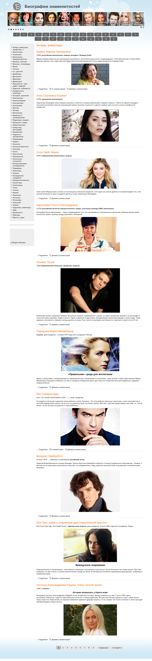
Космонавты (17, 105)
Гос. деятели (18, 71)
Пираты (16, 142)
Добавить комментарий (78, 89)
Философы (17, 200)
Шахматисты (18, 212)
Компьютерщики (19, 100)
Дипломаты (17, 76)
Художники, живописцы (22, 207)
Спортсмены (18, 185)
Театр (15, 188)
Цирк (15, 210)
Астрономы (17, 54)
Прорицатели (18, 156)
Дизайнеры (17, 74)
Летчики (16, 110)
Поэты (15, 152)
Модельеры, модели (21, 120)
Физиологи (17, 195)
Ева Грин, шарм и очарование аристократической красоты (71, 522)
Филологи (16, 198)
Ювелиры (16, 215)
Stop (143, 27)
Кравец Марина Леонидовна (53, 51)
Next (141, 19)
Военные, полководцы (21, 64)
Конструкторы (18, 103)
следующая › (104, 648)
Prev (11, 19)
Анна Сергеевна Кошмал (51, 95)
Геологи (16, 69)
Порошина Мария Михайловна (54, 331)
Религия (16, 173)
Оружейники (17, 132)
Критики (16, 108)
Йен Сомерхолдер (47, 394)
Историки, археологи (21, 95)
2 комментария (58, 449)
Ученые (16, 190)
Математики (17, 113)
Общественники (19, 125)
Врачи (15, 66)
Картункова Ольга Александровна (57, 205)
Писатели (16, 144)
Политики (16, 149)
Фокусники (17, 202)
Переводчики (18, 139)
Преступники (18, 154)
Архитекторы (18, 52)
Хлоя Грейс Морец (47, 152)
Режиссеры (17, 171)
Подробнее (43, 89)
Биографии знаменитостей (52, 6)
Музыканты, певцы (20, 122)
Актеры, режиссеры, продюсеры (20, 48)
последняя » (117, 648)
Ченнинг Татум (45, 262)
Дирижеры (17, 79)
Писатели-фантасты (20, 147)
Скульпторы (17, 183)
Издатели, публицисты (21, 88)
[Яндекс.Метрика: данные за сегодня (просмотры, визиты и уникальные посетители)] (18, 242)
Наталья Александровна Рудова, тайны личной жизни (69, 584)
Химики (16, 205)
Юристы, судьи (18, 217)
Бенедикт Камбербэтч (49, 456)
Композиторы (18, 98)
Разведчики (17, 168)
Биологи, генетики (20, 62)
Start (141, 27)
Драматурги (17, 81)
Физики (15, 193)
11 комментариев (58, 89)
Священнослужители (21, 180)
